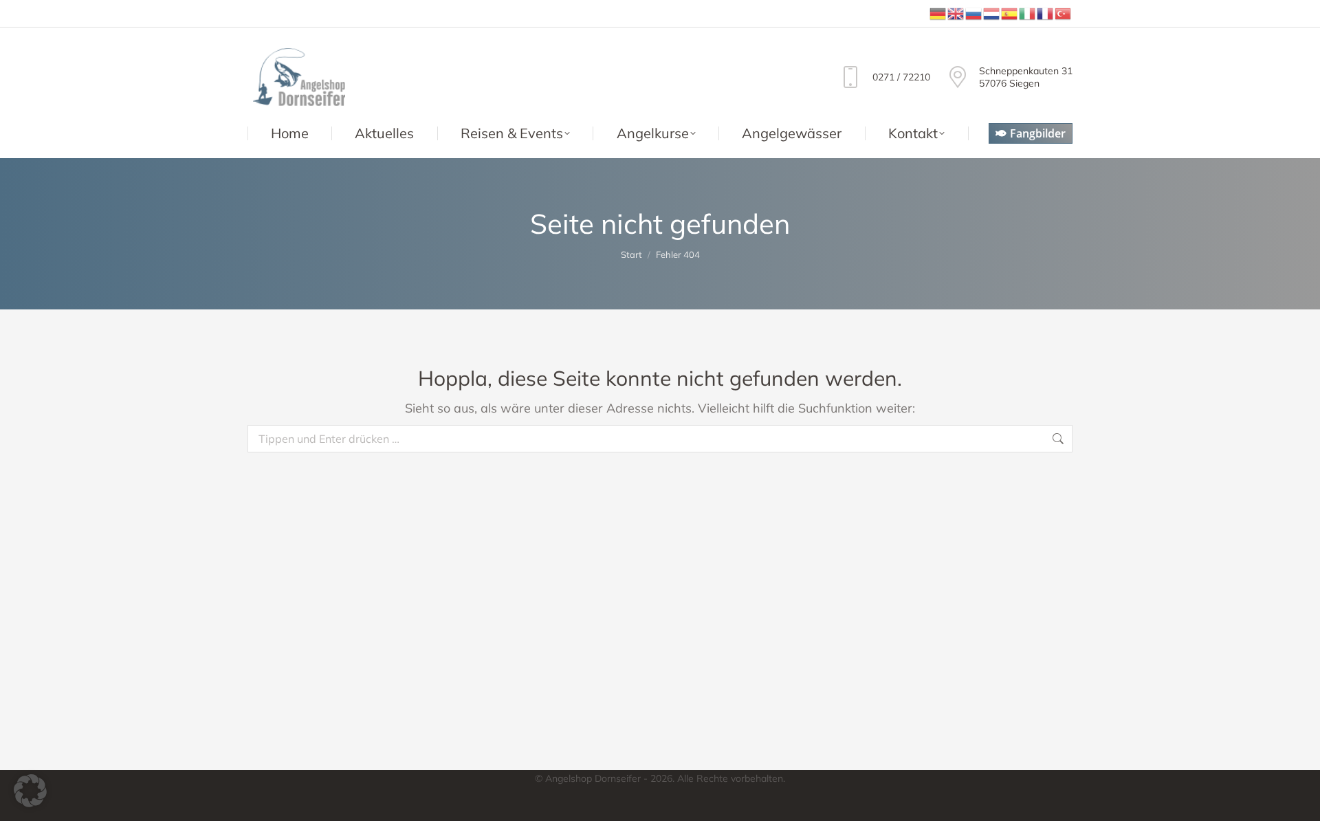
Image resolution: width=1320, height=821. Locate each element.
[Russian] (974, 13)
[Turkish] (1063, 13)
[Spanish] (1010, 13)
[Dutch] (992, 13)
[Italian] (1028, 13)
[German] (938, 13)
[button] (30, 790)
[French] (1046, 13)
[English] (956, 13)
